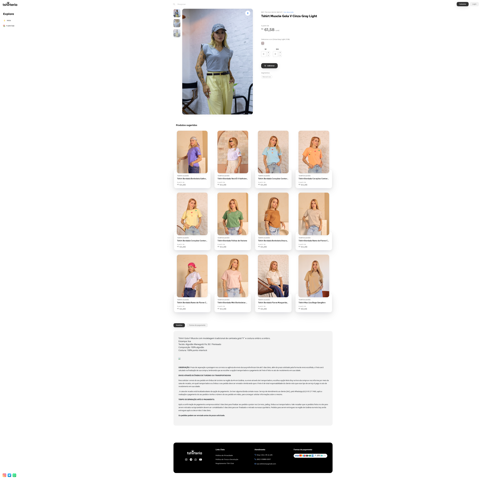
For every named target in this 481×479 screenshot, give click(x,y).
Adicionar (271, 66)
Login (474, 4)
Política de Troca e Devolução (227, 459)
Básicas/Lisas (267, 77)
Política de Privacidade (224, 455)
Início (9, 20)
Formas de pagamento (197, 325)
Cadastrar (462, 4)
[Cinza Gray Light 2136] (262, 43)
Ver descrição (289, 12)
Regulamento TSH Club (225, 463)
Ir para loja (10, 26)
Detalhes (179, 325)
